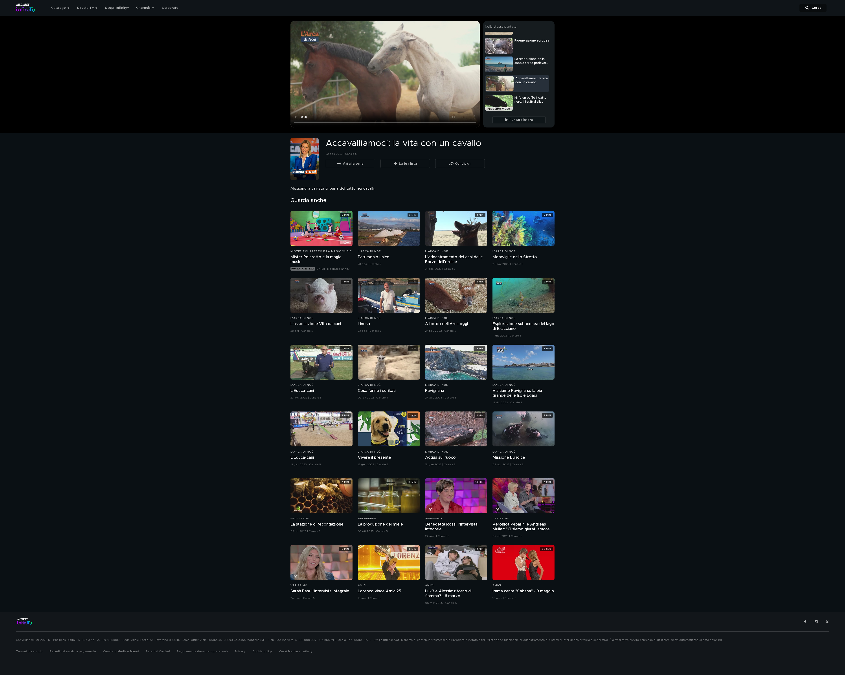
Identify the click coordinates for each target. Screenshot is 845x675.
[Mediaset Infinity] (25, 7)
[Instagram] (816, 622)
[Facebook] (805, 622)
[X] (827, 622)
